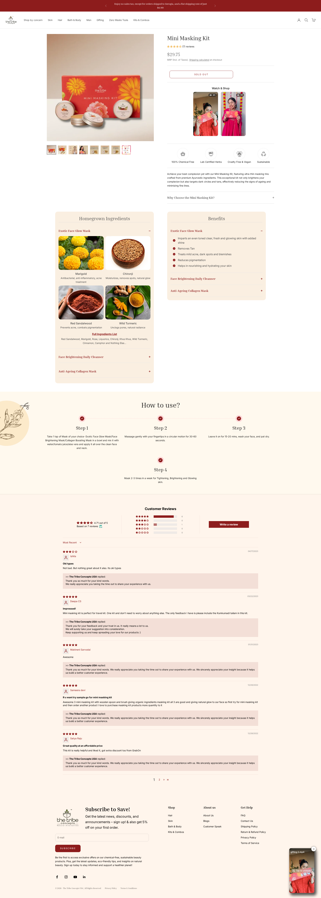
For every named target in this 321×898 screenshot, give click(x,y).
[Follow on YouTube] (75, 877)
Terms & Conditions (129, 888)
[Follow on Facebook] (57, 877)
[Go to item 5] (94, 150)
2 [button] (159, 779)
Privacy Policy (248, 837)
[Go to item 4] (83, 150)
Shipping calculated (199, 59)
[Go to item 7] (115, 150)
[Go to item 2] (62, 150)
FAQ (243, 815)
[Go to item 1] (51, 150)
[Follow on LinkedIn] (84, 877)
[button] (174, 46)
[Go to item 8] (126, 150)
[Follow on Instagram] (66, 877)
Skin (50, 20)
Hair (60, 20)
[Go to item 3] (73, 150)
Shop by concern (33, 20)
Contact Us (247, 820)
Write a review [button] (229, 524)
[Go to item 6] (105, 150)
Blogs (206, 820)
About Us (208, 815)
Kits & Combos (141, 20)
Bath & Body (74, 20)
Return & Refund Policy (253, 832)
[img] (70, 551)
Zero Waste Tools (118, 20)
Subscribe (68, 848)
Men (88, 20)
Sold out (201, 74)
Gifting (100, 20)
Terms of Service (250, 843)
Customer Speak (212, 826)
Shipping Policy (249, 826)
